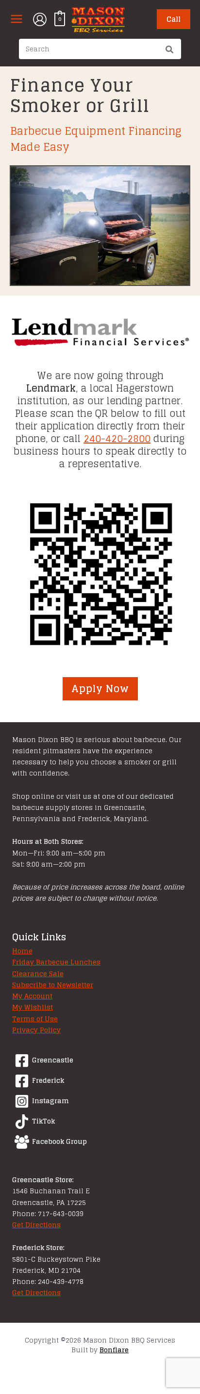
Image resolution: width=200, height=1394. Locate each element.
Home (22, 951)
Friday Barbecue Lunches (56, 962)
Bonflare (114, 1350)
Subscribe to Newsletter (52, 985)
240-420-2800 (116, 438)
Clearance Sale (38, 974)
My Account (32, 996)
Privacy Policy (36, 1030)
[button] (173, 19)
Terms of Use (35, 1019)
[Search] (170, 50)
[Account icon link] (40, 19)
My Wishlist (32, 1007)
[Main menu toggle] (16, 19)
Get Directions (36, 1225)
